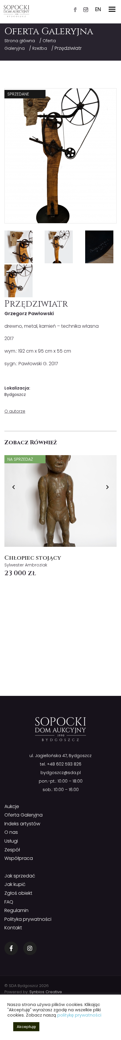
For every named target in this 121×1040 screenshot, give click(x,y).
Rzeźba (39, 48)
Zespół (12, 849)
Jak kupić (15, 884)
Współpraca (18, 858)
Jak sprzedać (19, 875)
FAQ (8, 902)
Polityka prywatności (27, 919)
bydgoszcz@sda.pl (61, 773)
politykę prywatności (79, 1015)
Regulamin (16, 910)
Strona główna (19, 41)
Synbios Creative (45, 992)
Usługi (11, 841)
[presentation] (13, 487)
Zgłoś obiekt (18, 893)
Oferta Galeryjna (23, 815)
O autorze (14, 411)
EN (98, 9)
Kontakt (13, 927)
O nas (11, 832)
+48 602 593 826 (64, 764)
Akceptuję (26, 1026)
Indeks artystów (22, 823)
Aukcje (11, 806)
